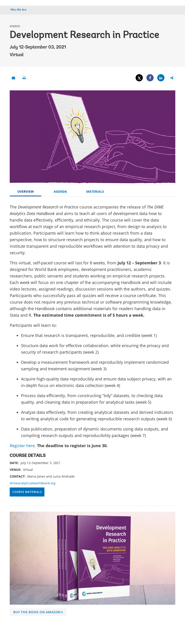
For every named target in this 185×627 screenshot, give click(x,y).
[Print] (24, 78)
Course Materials (27, 492)
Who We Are (18, 9)
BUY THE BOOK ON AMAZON (39, 613)
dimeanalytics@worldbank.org (33, 483)
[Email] (13, 78)
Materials (95, 191)
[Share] (150, 78)
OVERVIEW (25, 191)
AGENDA (60, 191)
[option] (92, 566)
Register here (22, 445)
